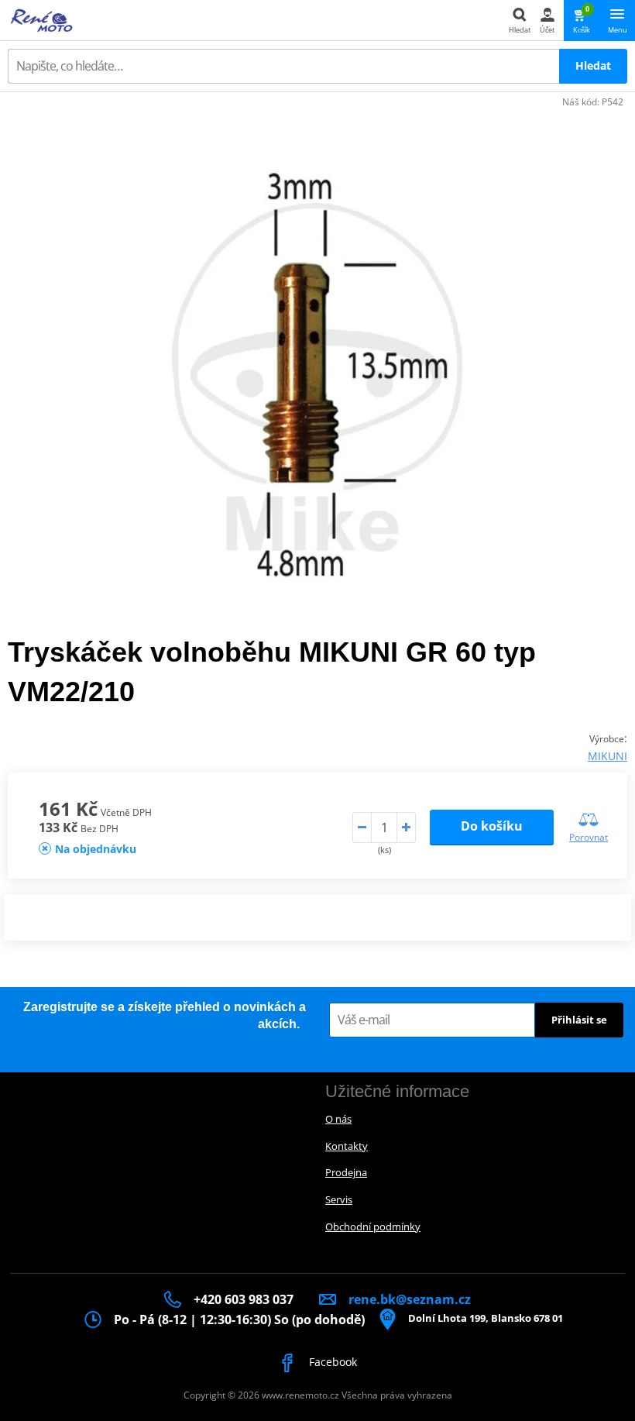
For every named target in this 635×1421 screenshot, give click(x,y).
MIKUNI (607, 755)
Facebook (331, 1361)
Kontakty (346, 1146)
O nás (338, 1119)
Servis (338, 1199)
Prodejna (346, 1172)
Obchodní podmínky (372, 1226)
